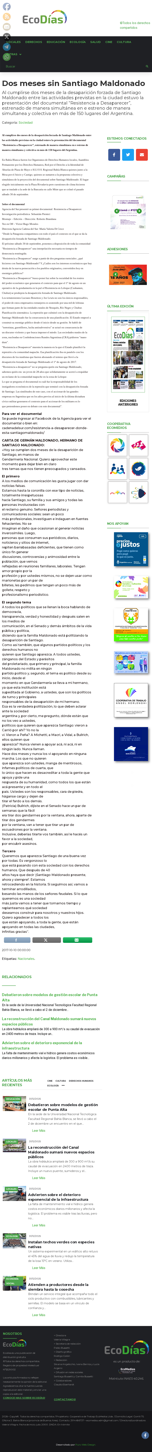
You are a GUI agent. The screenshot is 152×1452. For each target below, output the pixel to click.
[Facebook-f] (114, 155)
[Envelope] (142, 155)
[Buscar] (73, 66)
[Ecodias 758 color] (128, 354)
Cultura (60, 1081)
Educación (13, 1099)
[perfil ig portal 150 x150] (117, 445)
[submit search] (147, 66)
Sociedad (26, 122)
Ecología (53, 1085)
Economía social (12, 1281)
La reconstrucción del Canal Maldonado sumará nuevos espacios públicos (61, 1152)
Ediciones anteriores (128, 402)
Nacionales (26, 959)
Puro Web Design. (85, 1444)
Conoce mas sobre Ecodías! (24, 1397)
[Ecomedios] (126, 1371)
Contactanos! (65, 1399)
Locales (11, 1141)
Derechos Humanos (81, 1081)
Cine (49, 1081)
